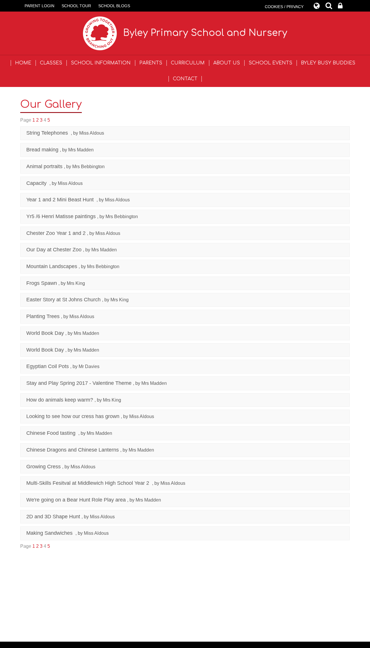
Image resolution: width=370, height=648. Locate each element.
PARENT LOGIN (39, 5)
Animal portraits (44, 166)
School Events (270, 63)
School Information (101, 63)
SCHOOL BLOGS (114, 5)
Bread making (42, 150)
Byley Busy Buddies (328, 63)
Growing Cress (43, 466)
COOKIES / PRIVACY (284, 6)
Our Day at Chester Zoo (54, 249)
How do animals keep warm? (59, 400)
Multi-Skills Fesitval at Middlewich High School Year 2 (88, 483)
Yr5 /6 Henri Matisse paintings (61, 216)
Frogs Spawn (41, 283)
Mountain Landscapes (51, 266)
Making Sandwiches (50, 533)
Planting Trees (43, 316)
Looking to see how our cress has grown (72, 416)
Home (23, 63)
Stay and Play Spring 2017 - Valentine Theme (79, 383)
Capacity (37, 183)
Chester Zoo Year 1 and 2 (56, 233)
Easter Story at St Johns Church (63, 299)
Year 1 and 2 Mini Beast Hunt (60, 200)
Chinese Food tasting (51, 433)
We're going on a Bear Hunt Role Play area (76, 500)
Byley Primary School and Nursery (205, 33)
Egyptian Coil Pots (47, 366)
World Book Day (45, 333)
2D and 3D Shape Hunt (53, 516)
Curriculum (188, 63)
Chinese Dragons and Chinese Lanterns (72, 450)
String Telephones (47, 133)
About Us (226, 63)
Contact (185, 78)
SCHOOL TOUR (76, 5)
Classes (51, 63)
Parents (150, 63)
